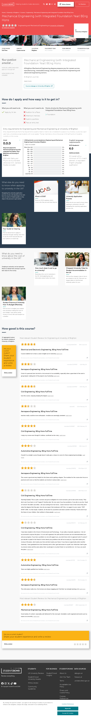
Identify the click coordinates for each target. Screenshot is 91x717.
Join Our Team (65, 677)
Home (4, 12)
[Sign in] (55, 4)
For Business (82, 4)
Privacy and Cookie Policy (65, 691)
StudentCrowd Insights (51, 674)
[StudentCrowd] (8, 4)
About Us (63, 673)
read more (27, 81)
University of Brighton (12, 12)
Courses (22, 12)
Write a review (8, 372)
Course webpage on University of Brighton (38, 86)
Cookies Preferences (64, 697)
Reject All (68, 708)
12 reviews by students (8, 27)
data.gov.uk (79, 673)
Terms (62, 681)
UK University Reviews (36, 673)
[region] (45, 708)
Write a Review (66, 4)
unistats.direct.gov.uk (82, 681)
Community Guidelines (32, 688)
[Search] (44, 4)
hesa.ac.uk (78, 677)
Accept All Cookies (67, 713)
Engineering (29, 12)
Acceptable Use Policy (65, 686)
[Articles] (47, 4)
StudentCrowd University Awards (34, 678)
